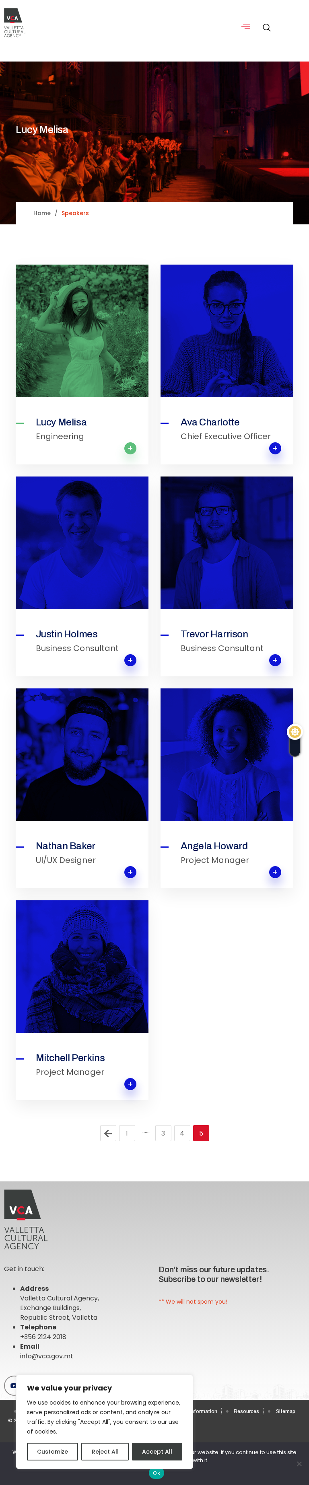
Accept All (157, 1452)
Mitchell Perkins (70, 1058)
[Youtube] (14, 1386)
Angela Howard (214, 846)
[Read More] (82, 331)
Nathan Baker (65, 846)
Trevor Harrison (214, 634)
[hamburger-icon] (246, 27)
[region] (104, 1422)
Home (42, 213)
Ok (156, 1473)
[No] (299, 1464)
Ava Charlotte (210, 422)
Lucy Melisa (61, 422)
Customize (52, 1452)
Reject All (105, 1452)
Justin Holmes (67, 634)
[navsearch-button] (265, 23)
